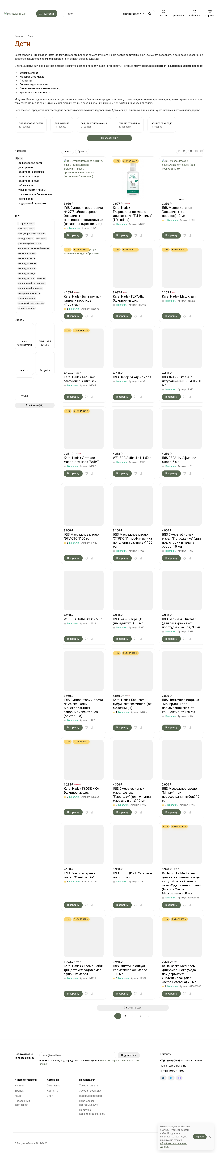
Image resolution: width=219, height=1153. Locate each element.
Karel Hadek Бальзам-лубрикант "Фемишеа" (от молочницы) (132, 704)
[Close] (209, 1136)
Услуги (157, 25)
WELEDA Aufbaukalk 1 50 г (132, 458)
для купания (25, 167)
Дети (144, 25)
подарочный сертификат (33, 203)
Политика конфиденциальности (170, 4)
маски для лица (26, 258)
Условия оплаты (89, 1085)
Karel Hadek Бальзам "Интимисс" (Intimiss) (80, 379)
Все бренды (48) (34, 405)
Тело (131, 25)
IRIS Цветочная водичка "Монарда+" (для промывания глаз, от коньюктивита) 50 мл (180, 706)
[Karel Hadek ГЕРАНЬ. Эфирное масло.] (133, 268)
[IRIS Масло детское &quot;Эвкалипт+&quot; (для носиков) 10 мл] (182, 179)
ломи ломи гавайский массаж (34, 248)
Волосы (116, 25)
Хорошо (200, 1136)
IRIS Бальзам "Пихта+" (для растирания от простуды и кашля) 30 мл (181, 623)
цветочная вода (26, 298)
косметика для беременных (35, 194)
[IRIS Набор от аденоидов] (133, 348)
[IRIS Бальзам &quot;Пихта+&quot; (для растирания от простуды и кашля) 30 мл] (182, 590)
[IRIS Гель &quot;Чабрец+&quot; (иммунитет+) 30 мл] (133, 590)
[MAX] (179, 1077)
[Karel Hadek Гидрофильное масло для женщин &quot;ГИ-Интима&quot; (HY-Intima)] (133, 179)
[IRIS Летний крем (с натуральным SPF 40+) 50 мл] (182, 348)
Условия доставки (90, 1090)
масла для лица (26, 273)
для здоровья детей (30, 162)
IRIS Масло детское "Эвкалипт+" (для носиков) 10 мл (177, 212)
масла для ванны (27, 263)
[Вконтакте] (163, 1077)
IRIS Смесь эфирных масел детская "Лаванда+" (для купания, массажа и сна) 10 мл (132, 795)
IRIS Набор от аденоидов (132, 377)
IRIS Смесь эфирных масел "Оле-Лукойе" (79, 875)
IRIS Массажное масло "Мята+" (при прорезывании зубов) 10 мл (180, 795)
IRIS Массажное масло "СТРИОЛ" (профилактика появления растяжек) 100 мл (132, 540)
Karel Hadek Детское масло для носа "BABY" (81, 460)
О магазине (143, 4)
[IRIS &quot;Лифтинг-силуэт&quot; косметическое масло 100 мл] (133, 937)
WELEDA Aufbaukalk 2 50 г (83, 619)
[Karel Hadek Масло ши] (182, 268)
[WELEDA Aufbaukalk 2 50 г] (84, 590)
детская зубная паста (29, 243)
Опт (193, 4)
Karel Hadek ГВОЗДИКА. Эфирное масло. (82, 790)
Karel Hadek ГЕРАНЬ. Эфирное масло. (128, 298)
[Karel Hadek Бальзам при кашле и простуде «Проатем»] (84, 268)
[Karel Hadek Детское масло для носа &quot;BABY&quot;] (84, 429)
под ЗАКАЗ (64, 25)
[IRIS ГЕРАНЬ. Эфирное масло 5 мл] (182, 429)
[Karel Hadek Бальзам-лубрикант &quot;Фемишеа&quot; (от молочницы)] (133, 671)
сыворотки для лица (29, 293)
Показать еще (109, 138)
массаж (41, 278)
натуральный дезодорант (32, 283)
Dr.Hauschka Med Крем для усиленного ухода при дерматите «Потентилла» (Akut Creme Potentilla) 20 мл (179, 974)
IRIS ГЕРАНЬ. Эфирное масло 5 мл (179, 460)
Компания (53, 1080)
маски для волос (27, 253)
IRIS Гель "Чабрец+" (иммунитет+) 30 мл (128, 621)
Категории (21, 150)
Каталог (19, 1085)
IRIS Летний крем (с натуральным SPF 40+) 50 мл (181, 381)
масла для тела (26, 278)
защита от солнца (28, 176)
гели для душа (26, 238)
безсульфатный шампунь (31, 233)
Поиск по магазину (131, 14)
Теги (17, 216)
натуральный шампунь (30, 288)
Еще (202, 4)
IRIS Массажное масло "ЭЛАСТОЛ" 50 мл (81, 536)
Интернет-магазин (26, 1080)
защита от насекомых (31, 171)
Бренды (46, 25)
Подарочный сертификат (78, 4)
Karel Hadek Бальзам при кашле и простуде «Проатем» (82, 300)
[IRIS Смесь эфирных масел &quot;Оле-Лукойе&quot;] (84, 844)
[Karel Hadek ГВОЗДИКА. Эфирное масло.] (84, 760)
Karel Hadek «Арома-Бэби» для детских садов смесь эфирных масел (83, 970)
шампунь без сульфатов (31, 303)
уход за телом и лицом (32, 189)
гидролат (41, 238)
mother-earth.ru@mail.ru (173, 1065)
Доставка (44, 4)
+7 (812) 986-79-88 (170, 1060)
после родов (26, 198)
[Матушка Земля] (15, 13)
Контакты (9, 4)
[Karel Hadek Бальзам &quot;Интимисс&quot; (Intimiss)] (84, 348)
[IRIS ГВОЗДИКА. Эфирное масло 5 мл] (133, 844)
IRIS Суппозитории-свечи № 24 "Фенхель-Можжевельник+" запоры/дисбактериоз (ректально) (83, 708)
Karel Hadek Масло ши (179, 296)
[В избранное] (86, 235)
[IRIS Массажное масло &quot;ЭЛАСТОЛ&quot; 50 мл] (84, 506)
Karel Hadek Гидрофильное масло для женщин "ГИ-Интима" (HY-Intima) (132, 214)
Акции (18, 1095)
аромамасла (27, 223)
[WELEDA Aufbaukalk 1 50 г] (133, 429)
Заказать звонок (193, 1060)
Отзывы (99, 4)
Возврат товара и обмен (120, 4)
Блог (50, 1095)
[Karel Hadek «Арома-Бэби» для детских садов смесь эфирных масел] (84, 937)
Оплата (57, 4)
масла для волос (27, 268)
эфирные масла (26, 308)
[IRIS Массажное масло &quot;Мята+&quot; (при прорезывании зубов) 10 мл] (182, 760)
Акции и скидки (27, 4)
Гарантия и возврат (90, 1095)
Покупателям (87, 1080)
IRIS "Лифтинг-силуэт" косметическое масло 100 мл (130, 970)
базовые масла (26, 228)
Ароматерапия (84, 25)
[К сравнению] (92, 235)
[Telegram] (171, 1077)
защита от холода (28, 180)
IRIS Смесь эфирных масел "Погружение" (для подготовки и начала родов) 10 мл (181, 540)
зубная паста (26, 185)
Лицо (102, 25)
